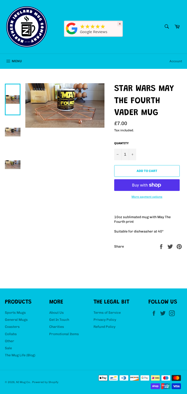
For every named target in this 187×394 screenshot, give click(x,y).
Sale (8, 348)
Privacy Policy (105, 320)
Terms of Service (107, 313)
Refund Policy (104, 327)
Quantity (121, 143)
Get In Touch (59, 320)
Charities (56, 327)
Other (9, 341)
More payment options (146, 196)
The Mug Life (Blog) (20, 355)
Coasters (12, 327)
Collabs (11, 334)
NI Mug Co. (23, 382)
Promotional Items (64, 334)
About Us (56, 313)
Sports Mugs (15, 313)
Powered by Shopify (45, 382)
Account (175, 61)
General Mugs (16, 320)
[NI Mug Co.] (72, 34)
